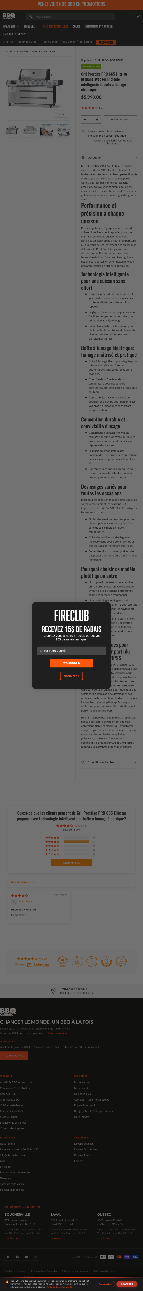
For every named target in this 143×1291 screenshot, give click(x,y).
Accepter (127, 1284)
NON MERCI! (71, 676)
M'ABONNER (71, 663)
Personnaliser (105, 1284)
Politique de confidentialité (59, 1287)
